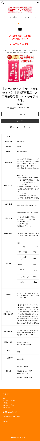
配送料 (12, 107)
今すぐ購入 (20, 121)
